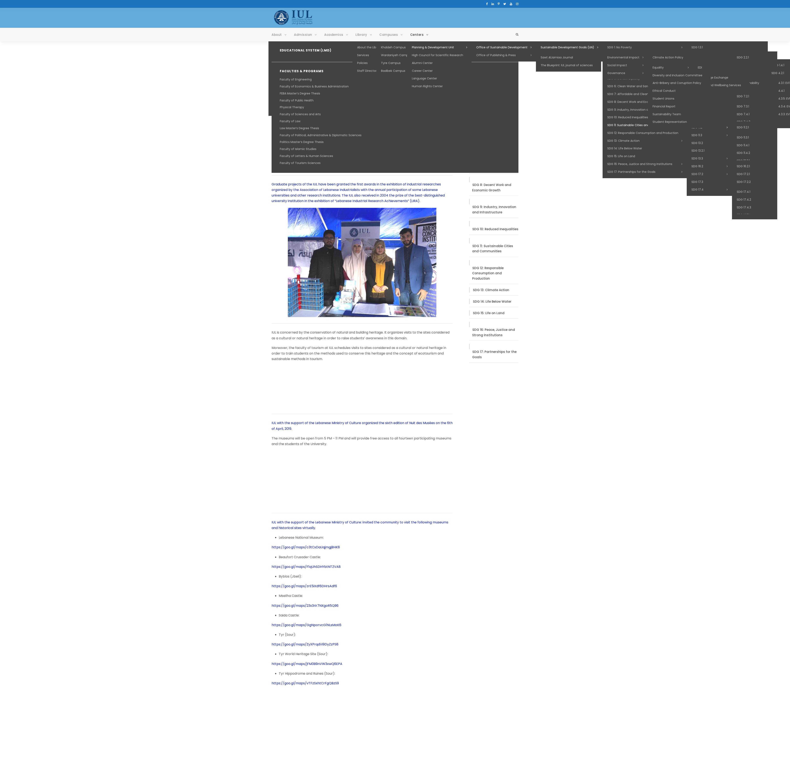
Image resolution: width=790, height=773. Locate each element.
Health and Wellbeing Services (719, 85)
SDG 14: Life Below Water (624, 148)
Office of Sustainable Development (501, 47)
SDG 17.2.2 (744, 182)
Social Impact (617, 65)
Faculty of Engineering (296, 79)
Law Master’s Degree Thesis (299, 128)
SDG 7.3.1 (743, 106)
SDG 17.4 (697, 189)
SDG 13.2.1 (697, 151)
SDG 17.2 (697, 174)
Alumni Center (422, 63)
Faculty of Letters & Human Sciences (306, 156)
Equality (658, 67)
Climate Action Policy (668, 57)
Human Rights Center (427, 86)
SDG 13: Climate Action (623, 141)
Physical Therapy (292, 107)
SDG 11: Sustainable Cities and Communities (638, 125)
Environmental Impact (623, 57)
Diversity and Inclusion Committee (677, 75)
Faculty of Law (290, 121)
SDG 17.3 (697, 182)
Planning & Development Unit (433, 47)
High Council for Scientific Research (437, 55)
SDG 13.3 (697, 158)
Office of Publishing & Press (496, 55)
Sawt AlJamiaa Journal (557, 57)
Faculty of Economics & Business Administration (314, 86)
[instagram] (517, 4)
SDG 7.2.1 (743, 96)
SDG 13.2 (697, 143)
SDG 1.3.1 (697, 47)
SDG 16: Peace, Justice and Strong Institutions (639, 164)
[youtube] (511, 4)
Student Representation (670, 122)
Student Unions (663, 98)
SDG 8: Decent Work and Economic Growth (638, 102)
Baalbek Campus (393, 71)
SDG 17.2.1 (743, 174)
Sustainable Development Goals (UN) (567, 47)
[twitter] (504, 4)
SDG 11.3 (696, 135)
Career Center (422, 71)
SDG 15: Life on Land (621, 156)
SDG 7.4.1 (743, 114)
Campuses (388, 35)
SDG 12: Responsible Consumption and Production (642, 133)
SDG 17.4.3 (744, 207)
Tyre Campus (391, 63)
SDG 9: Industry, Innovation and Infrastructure (640, 110)
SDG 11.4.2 (743, 153)
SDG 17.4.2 (744, 200)
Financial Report (664, 106)
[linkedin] (492, 4)
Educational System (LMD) (305, 50)
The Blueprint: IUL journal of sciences (567, 65)
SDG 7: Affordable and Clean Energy (633, 94)
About (277, 35)
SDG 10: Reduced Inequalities (627, 117)
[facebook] (487, 4)
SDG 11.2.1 (743, 127)
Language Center (424, 78)
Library (361, 35)
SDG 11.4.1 (743, 145)
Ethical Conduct (664, 91)
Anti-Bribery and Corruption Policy (677, 83)
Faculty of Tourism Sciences (300, 163)
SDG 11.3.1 (743, 137)
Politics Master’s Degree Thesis (302, 142)
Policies (362, 63)
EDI (700, 67)
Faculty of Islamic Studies (298, 149)
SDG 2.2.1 (743, 57)
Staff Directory (367, 71)
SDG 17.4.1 (743, 192)
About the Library (369, 47)
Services (363, 55)
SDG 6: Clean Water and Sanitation (632, 86)
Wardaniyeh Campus (396, 55)
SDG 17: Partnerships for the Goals (631, 172)
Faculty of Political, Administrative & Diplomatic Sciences (320, 135)
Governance (616, 73)
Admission (303, 35)
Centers (417, 35)
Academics (333, 35)
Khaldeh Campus (393, 47)
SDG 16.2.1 (743, 166)
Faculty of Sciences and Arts (300, 114)
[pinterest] (499, 4)
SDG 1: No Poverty (619, 47)
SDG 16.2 (697, 166)
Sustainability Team (667, 114)
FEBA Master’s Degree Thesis (300, 93)
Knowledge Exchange (713, 78)
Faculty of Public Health (297, 100)
